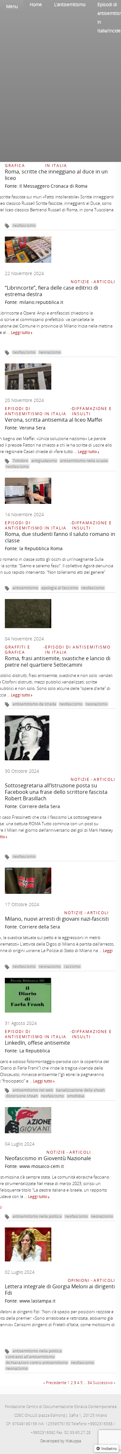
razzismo (72, 966)
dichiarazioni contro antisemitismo (37, 1362)
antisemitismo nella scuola (84, 460)
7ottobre (20, 460)
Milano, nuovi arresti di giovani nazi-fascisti (57, 918)
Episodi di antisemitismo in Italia (78, 163)
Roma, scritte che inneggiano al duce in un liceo (56, 175)
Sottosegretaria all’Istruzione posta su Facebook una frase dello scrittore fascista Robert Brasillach (56, 792)
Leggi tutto (21, 332)
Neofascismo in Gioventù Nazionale (48, 1158)
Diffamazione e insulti (92, 411)
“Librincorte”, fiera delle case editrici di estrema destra (51, 291)
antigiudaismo (44, 460)
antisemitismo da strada (34, 704)
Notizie (80, 281)
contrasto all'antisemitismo (30, 1356)
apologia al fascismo (59, 587)
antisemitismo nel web (33, 1090)
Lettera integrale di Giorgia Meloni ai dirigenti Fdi (60, 1289)
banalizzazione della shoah (80, 1090)
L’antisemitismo (70, 4)
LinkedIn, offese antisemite (37, 1042)
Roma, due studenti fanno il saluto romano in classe (60, 537)
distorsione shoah (22, 1095)
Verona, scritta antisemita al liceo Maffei (53, 419)
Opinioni (79, 1280)
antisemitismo (25, 587)
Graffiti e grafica (17, 163)
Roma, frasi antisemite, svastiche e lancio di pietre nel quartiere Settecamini (57, 661)
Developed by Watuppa (60, 1441)
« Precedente (54, 1382)
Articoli (104, 281)
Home (36, 4)
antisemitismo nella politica (37, 1216)
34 (89, 1382)
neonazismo (50, 352)
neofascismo (24, 225)
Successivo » (104, 1382)
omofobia (75, 1095)
